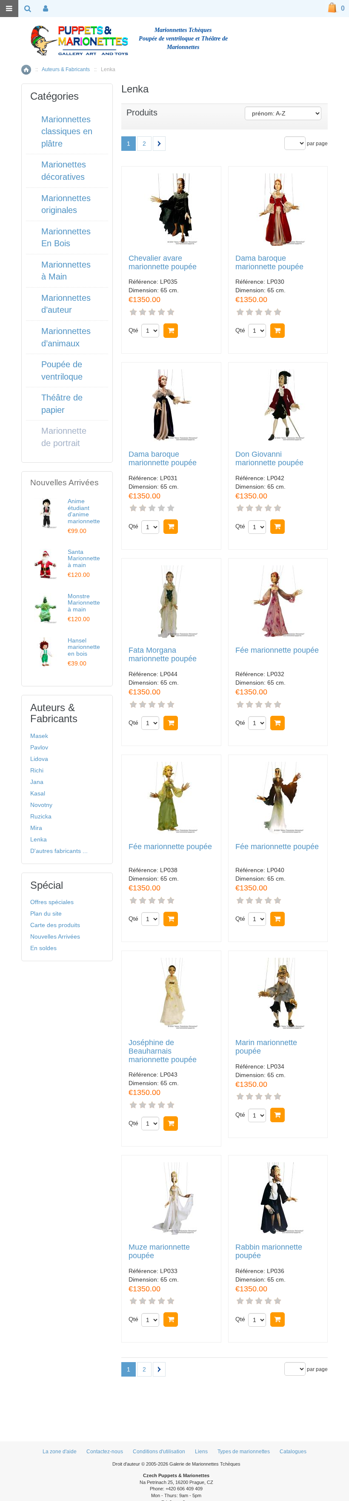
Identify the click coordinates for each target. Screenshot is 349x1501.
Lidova (39, 758)
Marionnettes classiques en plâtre (66, 131)
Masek (39, 735)
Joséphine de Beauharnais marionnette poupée (163, 1051)
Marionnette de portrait (63, 437)
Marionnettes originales (66, 204)
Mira (36, 827)
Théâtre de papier (62, 404)
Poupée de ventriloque (62, 370)
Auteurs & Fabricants (66, 69)
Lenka (38, 839)
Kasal (37, 793)
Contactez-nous (104, 1452)
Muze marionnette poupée (159, 1251)
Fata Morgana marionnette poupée (163, 654)
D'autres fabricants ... (59, 850)
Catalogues (293, 1452)
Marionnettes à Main (66, 271)
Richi (36, 770)
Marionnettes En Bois (66, 237)
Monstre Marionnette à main (84, 603)
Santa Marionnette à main (84, 558)
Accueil (26, 70)
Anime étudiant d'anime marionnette (84, 511)
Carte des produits (55, 925)
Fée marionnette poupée (277, 650)
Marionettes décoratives (63, 171)
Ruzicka (40, 816)
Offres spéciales (52, 902)
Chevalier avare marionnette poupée (163, 262)
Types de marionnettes (243, 1452)
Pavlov (39, 747)
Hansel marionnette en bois (84, 647)
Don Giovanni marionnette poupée (269, 458)
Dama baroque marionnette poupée (269, 262)
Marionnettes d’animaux (66, 337)
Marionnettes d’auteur (66, 304)
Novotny (41, 804)
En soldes (43, 948)
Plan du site (46, 913)
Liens (201, 1452)
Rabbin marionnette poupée (268, 1251)
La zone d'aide (60, 1452)
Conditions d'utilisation (159, 1452)
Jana (36, 781)
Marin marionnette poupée (266, 1047)
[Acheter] (170, 330)
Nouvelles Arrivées (55, 936)
